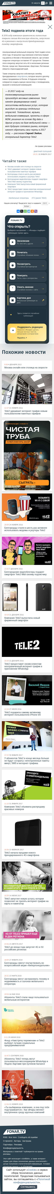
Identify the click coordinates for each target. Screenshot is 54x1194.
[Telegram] (28, 211)
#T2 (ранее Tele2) (39, 198)
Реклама (18, 1144)
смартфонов (22, 76)
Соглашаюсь (28, 1186)
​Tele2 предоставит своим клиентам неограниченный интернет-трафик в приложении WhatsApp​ (29, 190)
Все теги (13, 1137)
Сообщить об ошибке (28, 1137)
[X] (21, 211)
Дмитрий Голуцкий (42, 151)
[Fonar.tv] (8, 3)
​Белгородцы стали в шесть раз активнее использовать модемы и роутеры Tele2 (24, 175)
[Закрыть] (50, 27)
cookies (25, 1158)
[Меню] (50, 3)
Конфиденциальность (13, 1148)
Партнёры (8, 1144)
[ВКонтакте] (18, 211)
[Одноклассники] (32, 211)
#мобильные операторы (19, 198)
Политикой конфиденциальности (31, 1181)
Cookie (31, 1169)
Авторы (17, 1141)
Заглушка (26, 1141)
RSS (5, 1137)
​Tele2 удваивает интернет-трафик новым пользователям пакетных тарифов (24, 170)
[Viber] (35, 211)
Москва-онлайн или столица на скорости (24, 167)
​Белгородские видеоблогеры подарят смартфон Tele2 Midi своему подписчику (27, 180)
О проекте (8, 1141)
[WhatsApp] (25, 211)
